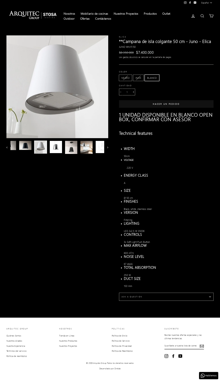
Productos (150, 13)
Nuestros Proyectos (126, 13)
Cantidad (125, 85)
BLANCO (152, 78)
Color (123, 71)
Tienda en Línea (66, 335)
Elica (122, 37)
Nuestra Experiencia (15, 345)
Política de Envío (119, 335)
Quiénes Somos (13, 335)
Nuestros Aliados (14, 340)
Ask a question (132, 296)
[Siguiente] (106, 147)
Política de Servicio (121, 340)
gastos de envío (130, 57)
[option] (57, 86)
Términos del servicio (16, 350)
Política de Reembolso (122, 350)
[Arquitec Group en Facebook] (173, 356)
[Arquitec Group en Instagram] (166, 356)
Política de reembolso (16, 356)
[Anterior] (8, 147)
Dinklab (118, 368)
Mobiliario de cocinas (94, 13)
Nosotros (69, 13)
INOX (138, 78)
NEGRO (125, 78)
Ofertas (85, 18)
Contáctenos (103, 18)
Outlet (166, 13)
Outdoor (69, 18)
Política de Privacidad (122, 345)
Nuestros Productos (68, 340)
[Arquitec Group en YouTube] (180, 356)
